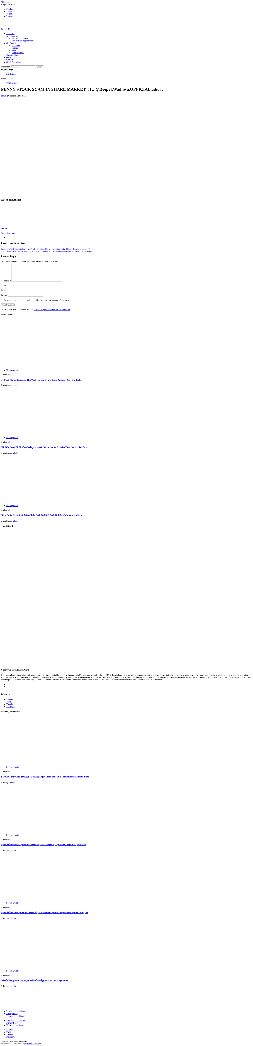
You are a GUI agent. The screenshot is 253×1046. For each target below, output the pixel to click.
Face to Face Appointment (22, 41)
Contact (9, 60)
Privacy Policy (12, 1013)
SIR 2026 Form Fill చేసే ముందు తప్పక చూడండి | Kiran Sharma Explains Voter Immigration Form (44, 447)
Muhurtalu (16, 45)
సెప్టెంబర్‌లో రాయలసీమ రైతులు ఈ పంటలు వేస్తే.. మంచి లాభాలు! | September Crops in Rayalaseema (43, 844)
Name (4, 285)
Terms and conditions (15, 1016)
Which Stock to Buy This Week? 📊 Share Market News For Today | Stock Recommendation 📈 (45, 249)
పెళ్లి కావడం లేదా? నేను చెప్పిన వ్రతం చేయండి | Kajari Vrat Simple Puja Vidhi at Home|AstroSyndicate (45, 777)
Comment (6, 281)
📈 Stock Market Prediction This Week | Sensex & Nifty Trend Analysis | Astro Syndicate (41, 380)
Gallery (9, 57)
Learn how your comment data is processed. (52, 309)
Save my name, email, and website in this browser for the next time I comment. (37, 300)
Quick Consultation (14, 62)
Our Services (11, 43)
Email (4, 290)
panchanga (11, 74)
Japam (14, 50)
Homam (15, 48)
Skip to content (7, 2)
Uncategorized (12, 83)
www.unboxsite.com (32, 1044)
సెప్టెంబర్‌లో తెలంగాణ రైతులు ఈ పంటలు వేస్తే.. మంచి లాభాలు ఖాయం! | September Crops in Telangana (44, 912)
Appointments (12, 36)
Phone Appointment (20, 38)
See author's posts (8, 233)
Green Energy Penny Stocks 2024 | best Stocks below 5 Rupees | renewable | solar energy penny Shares (46, 251)
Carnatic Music (12, 55)
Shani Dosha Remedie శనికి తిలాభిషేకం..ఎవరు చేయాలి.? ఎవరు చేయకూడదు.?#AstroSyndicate (41, 515)
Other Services (18, 52)
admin (4, 96)
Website (4, 295)
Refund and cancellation (16, 1011)
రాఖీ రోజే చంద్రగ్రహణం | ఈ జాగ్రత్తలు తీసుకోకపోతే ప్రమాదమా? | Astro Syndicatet (34, 980)
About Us (10, 33)
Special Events (12, 767)
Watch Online (7, 78)
